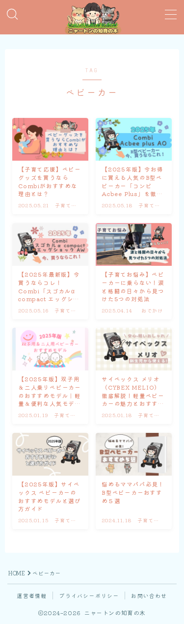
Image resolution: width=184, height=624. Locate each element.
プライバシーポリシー (89, 595)
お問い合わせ (149, 595)
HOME (16, 573)
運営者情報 (32, 595)
